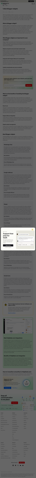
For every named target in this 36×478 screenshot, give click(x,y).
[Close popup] (32, 229)
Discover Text (8, 245)
